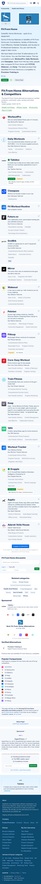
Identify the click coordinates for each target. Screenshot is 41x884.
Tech (26, 592)
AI (3, 858)
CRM (3, 860)
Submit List (6, 845)
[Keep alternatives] (4, 404)
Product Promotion (8, 822)
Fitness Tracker (23, 582)
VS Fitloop (7, 701)
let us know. (17, 714)
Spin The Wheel (19, 878)
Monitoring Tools (22, 865)
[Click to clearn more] (20, 784)
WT (4, 448)
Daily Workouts (32, 59)
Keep (15, 67)
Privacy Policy (15, 873)
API (37, 822)
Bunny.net (18, 876)
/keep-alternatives (7, 401)
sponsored (7, 790)
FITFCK (32, 64)
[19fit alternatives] (4, 429)
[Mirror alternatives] (4, 269)
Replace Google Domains (29, 848)
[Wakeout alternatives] (4, 288)
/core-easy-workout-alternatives (12, 358)
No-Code (8, 858)
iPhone (25, 596)
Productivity (19, 860)
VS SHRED (7, 678)
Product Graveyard (27, 842)
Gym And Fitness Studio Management (20, 585)
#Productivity (33, 107)
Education (5, 868)
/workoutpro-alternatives (10, 115)
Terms (24, 873)
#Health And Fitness (8, 107)
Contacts (19, 822)
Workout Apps (17, 596)
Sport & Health (18, 592)
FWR (3, 207)
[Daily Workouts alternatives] (4, 139)
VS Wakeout (8, 672)
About (32, 822)
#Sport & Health (7, 110)
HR (22, 863)
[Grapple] (4, 470)
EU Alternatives (9, 712)
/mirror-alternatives (8, 266)
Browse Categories (8, 831)
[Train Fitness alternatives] (4, 379)
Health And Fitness (11, 589)
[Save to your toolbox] (5, 23)
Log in (4, 567)
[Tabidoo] (4, 160)
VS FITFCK (8, 667)
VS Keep (7, 675)
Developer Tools (18, 858)
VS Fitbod (7, 689)
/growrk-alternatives (8, 239)
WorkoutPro (20, 59)
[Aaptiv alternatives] (4, 500)
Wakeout (5, 67)
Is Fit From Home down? (20, 724)
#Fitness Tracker (22, 107)
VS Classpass (9, 684)
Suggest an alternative (20, 546)
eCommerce (15, 863)
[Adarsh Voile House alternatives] (4, 525)
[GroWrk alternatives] (4, 241)
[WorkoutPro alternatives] (4, 117)
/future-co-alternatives (9, 214)
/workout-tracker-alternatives (11, 445)
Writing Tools (28, 863)
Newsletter (5, 848)
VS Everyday (8, 695)
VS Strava (7, 692)
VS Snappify (8, 681)
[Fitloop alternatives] (4, 335)
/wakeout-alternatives (9, 285)
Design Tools (29, 858)
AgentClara (19, 739)
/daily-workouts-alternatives (11, 137)
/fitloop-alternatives (8, 332)
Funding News (7, 842)
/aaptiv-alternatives (8, 498)
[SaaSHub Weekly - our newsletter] (31, 3)
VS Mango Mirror (10, 698)
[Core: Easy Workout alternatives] (4, 361)
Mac (36, 589)
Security (8, 592)
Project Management (9, 865)
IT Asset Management (26, 589)
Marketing (27, 860)
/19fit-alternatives (7, 426)
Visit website (11, 489)
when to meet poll (16, 880)
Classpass (9, 62)
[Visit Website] (38, 138)
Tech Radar (25, 831)
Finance (31, 865)
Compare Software (8, 834)
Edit (4, 76)
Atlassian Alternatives (28, 839)
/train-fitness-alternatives (10, 377)
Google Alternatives (27, 837)
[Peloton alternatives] (4, 312)
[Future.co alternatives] (4, 217)
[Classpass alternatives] (4, 191)
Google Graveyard (27, 845)
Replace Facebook (27, 834)
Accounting (6, 863)
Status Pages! (6, 839)
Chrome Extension (8, 837)
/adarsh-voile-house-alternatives (12, 523)
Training (33, 592)
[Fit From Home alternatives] (5, 17)
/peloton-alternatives (8, 309)
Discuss (26, 822)
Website (4, 80)
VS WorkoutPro (9, 670)
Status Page (19, 80)
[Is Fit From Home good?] (11, 80)
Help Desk (10, 860)
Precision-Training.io (9, 72)
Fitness (14, 582)
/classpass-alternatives (9, 189)
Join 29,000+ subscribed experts (20, 770)
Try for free (11, 179)
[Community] (34, 3)
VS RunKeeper (9, 686)
